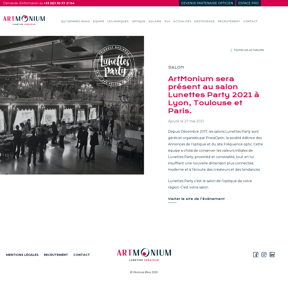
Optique (138, 21)
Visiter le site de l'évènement (196, 199)
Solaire (155, 21)
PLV (167, 21)
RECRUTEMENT (56, 255)
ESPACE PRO (248, 3)
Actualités (182, 21)
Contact (250, 21)
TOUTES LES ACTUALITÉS (248, 50)
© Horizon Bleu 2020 (144, 272)
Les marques (118, 21)
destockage (204, 21)
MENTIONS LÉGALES (22, 255)
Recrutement (229, 21)
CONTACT (81, 255)
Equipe (98, 21)
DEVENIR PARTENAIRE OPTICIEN (207, 3)
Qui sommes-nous (75, 21)
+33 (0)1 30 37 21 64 (59, 3)
